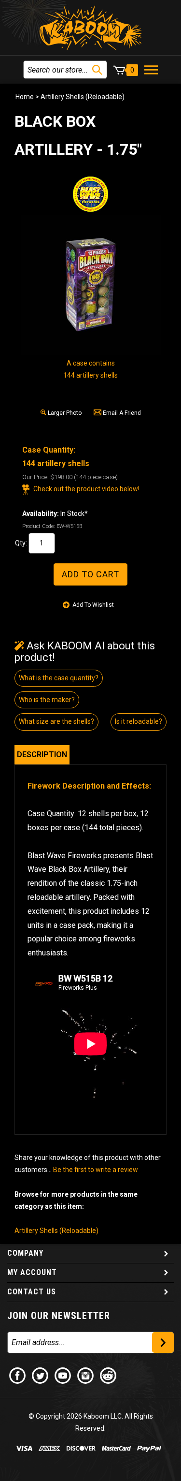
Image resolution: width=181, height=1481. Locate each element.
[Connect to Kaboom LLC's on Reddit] (108, 1374)
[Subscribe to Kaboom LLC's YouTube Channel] (63, 1374)
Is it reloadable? (138, 721)
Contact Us (31, 1291)
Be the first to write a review (95, 1169)
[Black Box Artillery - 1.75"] (91, 285)
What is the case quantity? (58, 678)
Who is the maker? (47, 700)
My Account (32, 1272)
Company (25, 1253)
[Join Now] (163, 1342)
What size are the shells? (56, 721)
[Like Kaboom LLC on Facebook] (17, 1374)
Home (24, 97)
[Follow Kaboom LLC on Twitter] (40, 1374)
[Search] (97, 70)
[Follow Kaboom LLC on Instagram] (86, 1374)
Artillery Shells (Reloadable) (83, 97)
